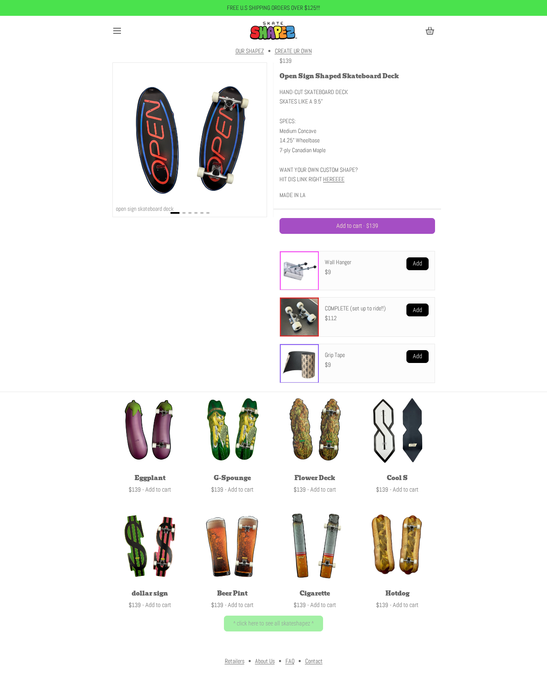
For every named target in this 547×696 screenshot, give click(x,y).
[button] (357, 226)
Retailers (234, 661)
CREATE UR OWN (293, 51)
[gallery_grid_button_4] (201, 213)
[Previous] (119, 140)
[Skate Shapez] (273, 31)
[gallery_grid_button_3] (195, 213)
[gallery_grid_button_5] (207, 213)
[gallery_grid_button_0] (175, 213)
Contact (314, 661)
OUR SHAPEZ (249, 51)
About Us (265, 661)
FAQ (289, 661)
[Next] (260, 140)
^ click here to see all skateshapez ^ (273, 623)
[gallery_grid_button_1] (183, 213)
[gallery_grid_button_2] (189, 213)
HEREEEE (333, 179)
